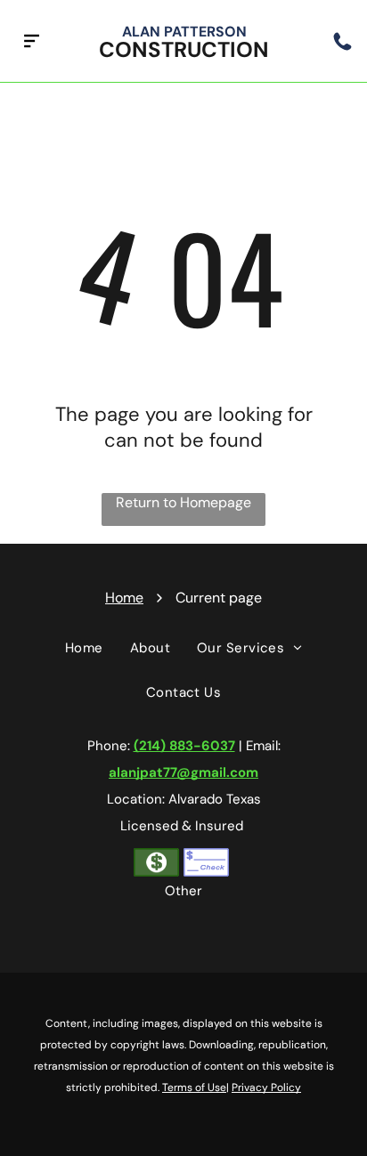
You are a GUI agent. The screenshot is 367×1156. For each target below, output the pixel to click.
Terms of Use (194, 1087)
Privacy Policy (266, 1087)
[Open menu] (31, 41)
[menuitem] (84, 648)
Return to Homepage (183, 502)
